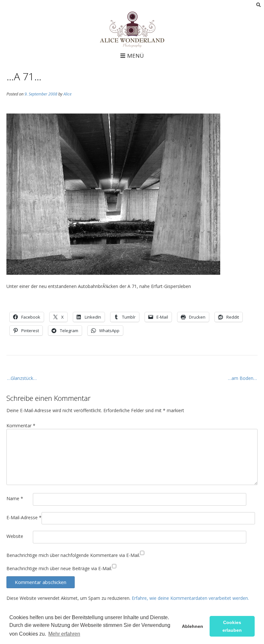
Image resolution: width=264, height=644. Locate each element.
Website (14, 536)
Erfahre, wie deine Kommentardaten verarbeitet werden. (190, 598)
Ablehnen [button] (192, 626)
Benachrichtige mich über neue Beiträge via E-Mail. (59, 568)
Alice (67, 94)
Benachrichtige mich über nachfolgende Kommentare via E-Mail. (73, 555)
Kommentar (20, 425)
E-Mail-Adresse (24, 517)
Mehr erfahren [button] (64, 634)
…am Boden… (242, 378)
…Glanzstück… (22, 378)
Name (14, 498)
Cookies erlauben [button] (232, 626)
